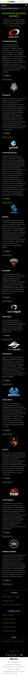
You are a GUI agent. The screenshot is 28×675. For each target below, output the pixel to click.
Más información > (7, 79)
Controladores (6, 641)
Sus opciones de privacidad (13, 664)
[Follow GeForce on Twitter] (18, 655)
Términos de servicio (9, 667)
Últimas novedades (8, 615)
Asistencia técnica (18, 641)
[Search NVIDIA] (4, 1)
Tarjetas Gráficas (7, 597)
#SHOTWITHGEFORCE (8, 623)
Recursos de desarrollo (8, 631)
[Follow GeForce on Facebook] (7, 655)
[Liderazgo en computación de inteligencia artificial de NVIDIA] (11, 1)
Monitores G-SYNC (7, 600)
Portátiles (17, 597)
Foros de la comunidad (8, 619)
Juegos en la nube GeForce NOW (11, 604)
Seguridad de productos (10, 671)
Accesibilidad (20, 667)
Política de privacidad (13, 662)
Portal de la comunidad (9, 627)
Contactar (22, 671)
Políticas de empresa (13, 669)
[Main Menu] (2, 2)
